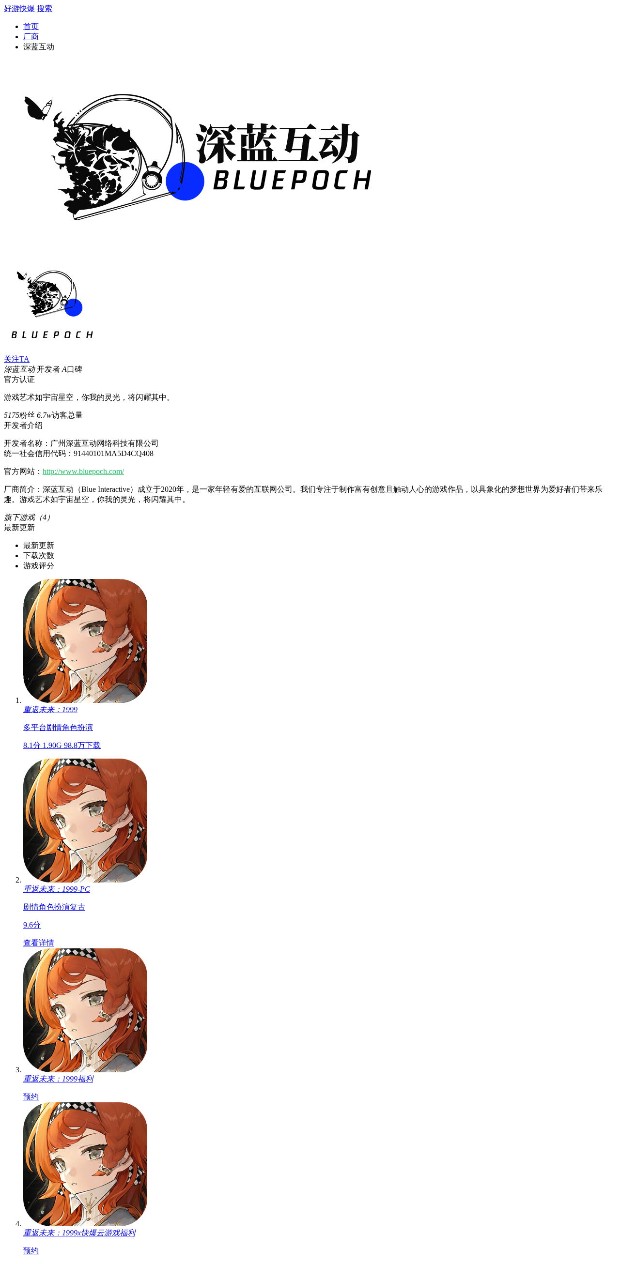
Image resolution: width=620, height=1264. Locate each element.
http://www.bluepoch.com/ (83, 471)
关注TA (17, 359)
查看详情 (38, 943)
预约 (31, 1097)
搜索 (44, 8)
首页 (31, 26)
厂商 (31, 36)
